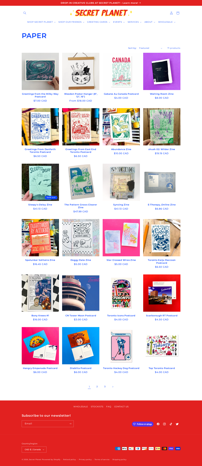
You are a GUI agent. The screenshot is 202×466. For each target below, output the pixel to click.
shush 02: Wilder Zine (161, 149)
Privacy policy (85, 460)
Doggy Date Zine (80, 260)
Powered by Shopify (51, 460)
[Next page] (113, 387)
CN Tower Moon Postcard (80, 315)
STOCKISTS (97, 406)
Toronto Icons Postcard (121, 315)
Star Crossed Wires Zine (121, 260)
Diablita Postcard (81, 368)
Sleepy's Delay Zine (40, 204)
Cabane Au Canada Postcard (121, 93)
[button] (25, 13)
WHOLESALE (80, 406)
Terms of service (102, 460)
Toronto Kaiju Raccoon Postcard (162, 261)
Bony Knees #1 (40, 315)
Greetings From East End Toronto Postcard (80, 150)
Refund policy (69, 460)
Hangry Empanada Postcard (40, 368)
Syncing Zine (121, 204)
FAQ (108, 406)
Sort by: (132, 48)
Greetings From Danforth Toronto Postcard (40, 150)
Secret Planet (35, 460)
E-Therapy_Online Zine (162, 204)
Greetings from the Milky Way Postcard (40, 95)
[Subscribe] (70, 423)
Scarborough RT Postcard (161, 315)
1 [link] (89, 386)
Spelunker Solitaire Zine (40, 260)
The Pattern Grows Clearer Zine (80, 206)
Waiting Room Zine (162, 93)
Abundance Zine (121, 149)
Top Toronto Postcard (162, 368)
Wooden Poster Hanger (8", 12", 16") (80, 95)
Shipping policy (119, 460)
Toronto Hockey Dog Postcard (121, 368)
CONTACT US (121, 406)
